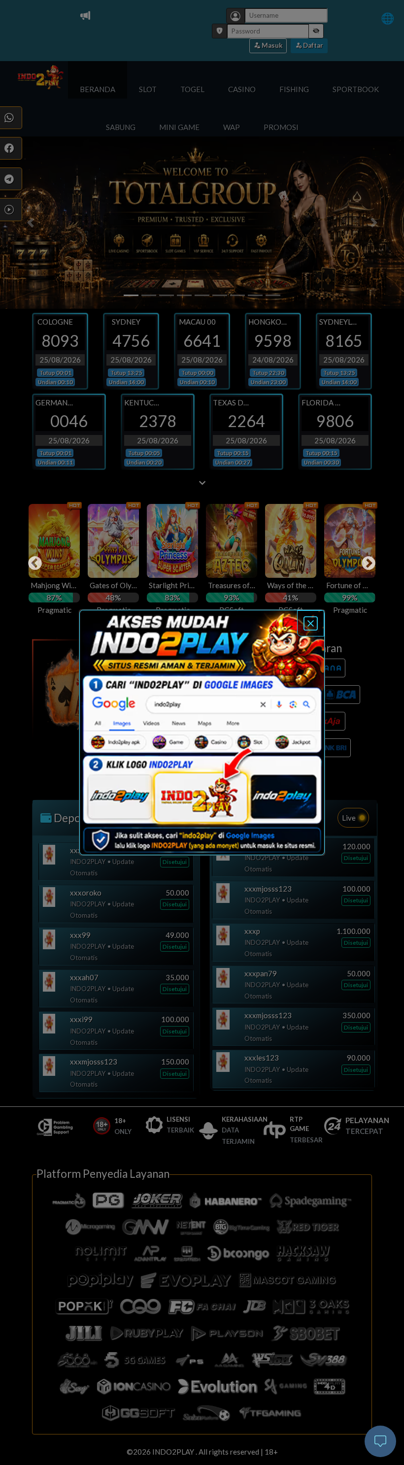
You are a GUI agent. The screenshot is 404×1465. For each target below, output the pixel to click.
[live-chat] (380, 1441)
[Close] (310, 623)
